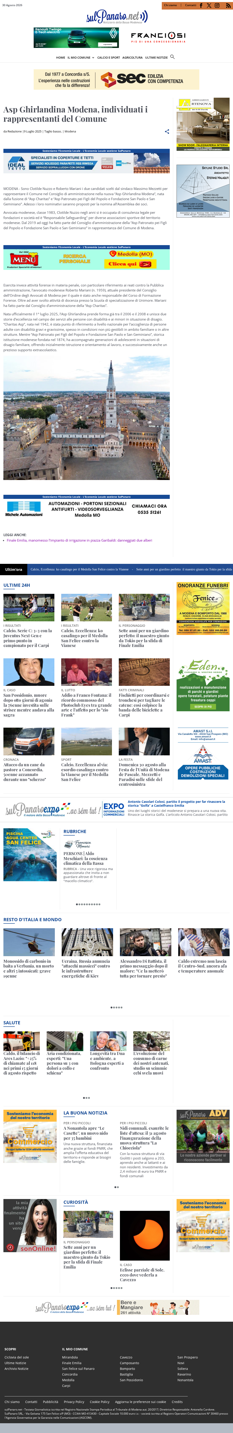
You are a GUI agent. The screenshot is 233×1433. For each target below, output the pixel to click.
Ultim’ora (13, 569)
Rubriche (74, 831)
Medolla (68, 1380)
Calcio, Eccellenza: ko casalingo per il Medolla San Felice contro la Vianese (84, 638)
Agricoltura (132, 57)
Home (60, 57)
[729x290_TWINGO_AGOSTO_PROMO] (116, 46)
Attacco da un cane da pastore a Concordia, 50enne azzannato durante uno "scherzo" (24, 772)
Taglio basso (52, 131)
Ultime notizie (156, 57)
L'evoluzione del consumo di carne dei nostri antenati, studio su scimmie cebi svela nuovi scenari (151, 1063)
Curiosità (75, 1202)
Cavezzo (126, 1357)
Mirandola (70, 1357)
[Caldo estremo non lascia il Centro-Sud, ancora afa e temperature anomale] (204, 942)
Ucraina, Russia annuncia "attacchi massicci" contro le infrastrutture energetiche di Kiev (86, 968)
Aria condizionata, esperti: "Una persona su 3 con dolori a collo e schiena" (64, 1063)
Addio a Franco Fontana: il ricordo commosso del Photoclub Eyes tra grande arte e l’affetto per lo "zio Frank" (86, 705)
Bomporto (127, 1368)
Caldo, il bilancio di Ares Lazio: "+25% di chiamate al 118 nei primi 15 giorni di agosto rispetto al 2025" (21, 1063)
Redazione (15, 131)
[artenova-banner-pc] (116, 1307)
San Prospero (187, 1357)
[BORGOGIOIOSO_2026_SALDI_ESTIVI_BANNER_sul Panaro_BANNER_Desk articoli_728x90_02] (86, 270)
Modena (70, 131)
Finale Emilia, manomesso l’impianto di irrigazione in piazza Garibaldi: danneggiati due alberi (79, 540)
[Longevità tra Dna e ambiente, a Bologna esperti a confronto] (108, 1041)
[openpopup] (229, 58)
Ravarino (184, 1374)
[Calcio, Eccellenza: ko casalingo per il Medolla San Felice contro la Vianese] (86, 608)
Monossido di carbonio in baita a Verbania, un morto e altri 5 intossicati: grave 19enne (28, 968)
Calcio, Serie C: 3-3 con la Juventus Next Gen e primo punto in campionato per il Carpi (27, 638)
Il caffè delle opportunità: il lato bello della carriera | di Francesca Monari (87, 858)
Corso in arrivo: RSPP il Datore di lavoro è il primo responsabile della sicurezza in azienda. (177, 808)
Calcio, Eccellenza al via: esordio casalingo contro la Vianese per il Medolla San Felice (84, 772)
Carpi (66, 1385)
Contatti (190, 5)
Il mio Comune (79, 57)
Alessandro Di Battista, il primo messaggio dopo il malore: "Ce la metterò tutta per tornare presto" (143, 968)
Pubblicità (50, 1402)
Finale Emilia (71, 1363)
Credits (177, 1402)
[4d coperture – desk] (86, 519)
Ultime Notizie (15, 1363)
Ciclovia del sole (17, 1357)
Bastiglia (126, 1374)
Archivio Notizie (16, 1368)
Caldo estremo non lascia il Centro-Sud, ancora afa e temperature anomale (202, 966)
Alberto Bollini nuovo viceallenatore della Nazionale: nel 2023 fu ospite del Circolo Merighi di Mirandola (84, 1138)
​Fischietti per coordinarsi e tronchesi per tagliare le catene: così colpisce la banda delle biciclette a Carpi (144, 705)
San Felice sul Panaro (78, 1368)
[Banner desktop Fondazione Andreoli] (86, 173)
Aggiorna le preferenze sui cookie (140, 1402)
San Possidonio (131, 1380)
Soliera (182, 1368)
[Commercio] (203, 1249)
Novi (180, 1363)
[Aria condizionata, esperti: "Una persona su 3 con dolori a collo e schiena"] (65, 1041)
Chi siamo (170, 5)
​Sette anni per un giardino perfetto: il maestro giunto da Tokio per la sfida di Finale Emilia (157, 569)
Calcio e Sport (108, 57)
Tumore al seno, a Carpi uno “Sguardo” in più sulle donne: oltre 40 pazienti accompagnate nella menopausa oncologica (143, 1138)
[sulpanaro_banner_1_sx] (203, 1160)
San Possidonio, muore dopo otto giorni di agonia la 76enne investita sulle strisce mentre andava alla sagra (28, 705)
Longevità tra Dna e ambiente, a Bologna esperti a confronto (107, 1061)
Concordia (70, 1374)
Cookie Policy (99, 1402)
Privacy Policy (74, 1402)
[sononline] (30, 1249)
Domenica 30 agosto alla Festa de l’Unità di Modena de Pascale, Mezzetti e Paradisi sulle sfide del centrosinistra (144, 774)
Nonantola (185, 1380)
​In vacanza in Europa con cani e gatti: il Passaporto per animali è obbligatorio (87, 1254)
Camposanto (129, 1363)
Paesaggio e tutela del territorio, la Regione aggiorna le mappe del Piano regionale (142, 1254)
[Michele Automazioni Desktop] (116, 79)
